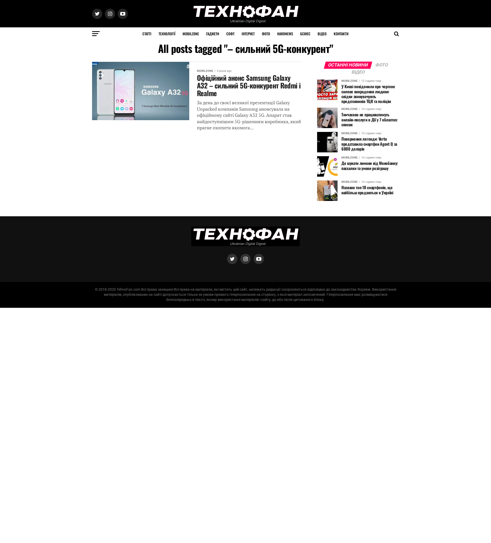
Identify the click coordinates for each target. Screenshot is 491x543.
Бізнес (305, 33)
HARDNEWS (285, 33)
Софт (230, 33)
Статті (146, 33)
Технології (167, 33)
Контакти (341, 33)
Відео (322, 33)
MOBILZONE (191, 33)
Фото (266, 33)
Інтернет (248, 33)
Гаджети (212, 33)
